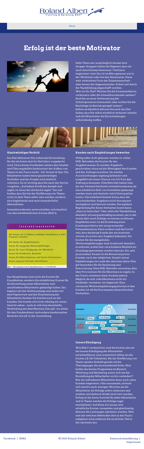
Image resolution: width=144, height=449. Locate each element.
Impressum (133, 442)
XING (22, 438)
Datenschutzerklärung (124, 438)
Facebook (9, 438)
